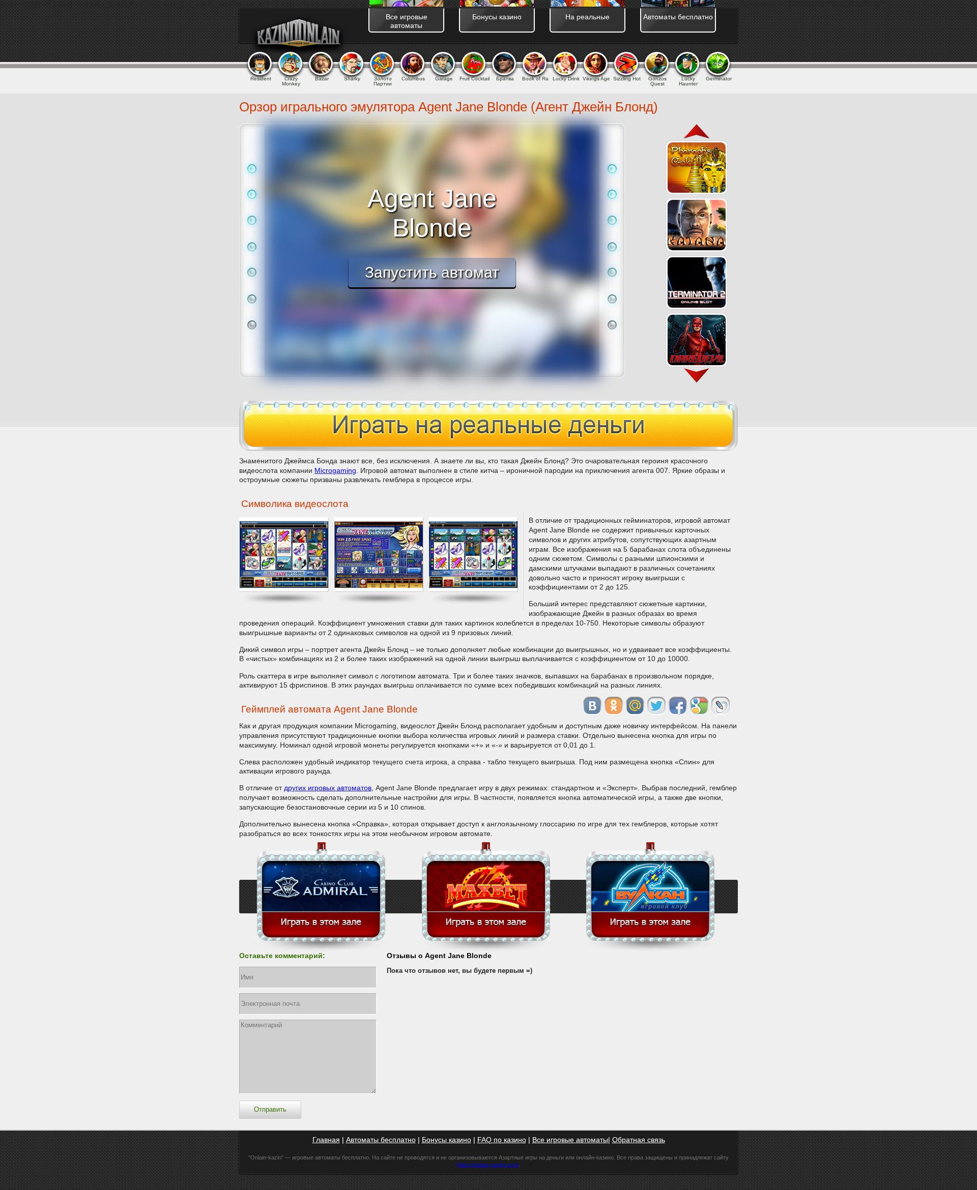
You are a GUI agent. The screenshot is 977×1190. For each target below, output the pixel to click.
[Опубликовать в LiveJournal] (720, 706)
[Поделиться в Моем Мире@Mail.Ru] (635, 706)
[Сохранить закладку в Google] (699, 706)
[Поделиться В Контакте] (592, 706)
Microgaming (335, 470)
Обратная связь (638, 1140)
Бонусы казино (446, 1140)
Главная (326, 1140)
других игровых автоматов (327, 788)
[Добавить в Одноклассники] (614, 706)
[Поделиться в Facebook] (678, 706)
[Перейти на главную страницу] (298, 35)
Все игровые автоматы (570, 1140)
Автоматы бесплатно (381, 1140)
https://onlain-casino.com (488, 1165)
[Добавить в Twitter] (656, 706)
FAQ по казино (501, 1140)
